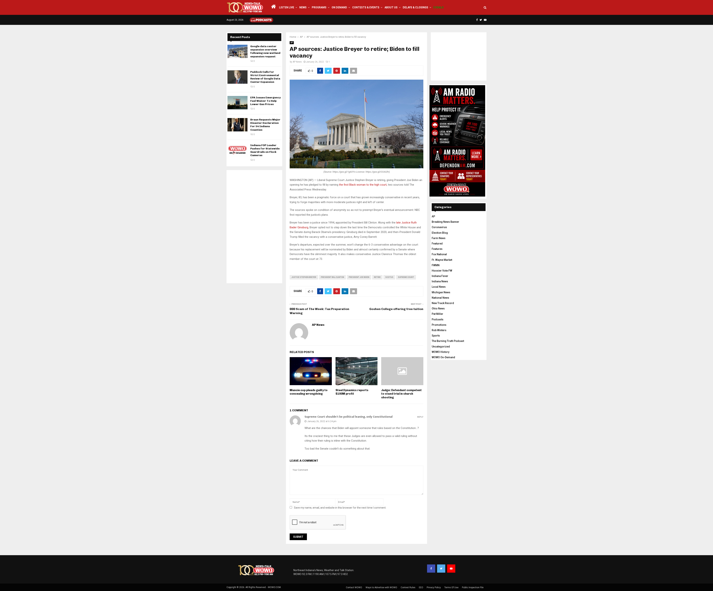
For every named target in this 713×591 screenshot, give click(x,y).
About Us (391, 7)
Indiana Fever (440, 276)
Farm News (438, 238)
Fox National (439, 254)
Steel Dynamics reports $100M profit (352, 392)
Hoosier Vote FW (442, 270)
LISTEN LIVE (286, 7)
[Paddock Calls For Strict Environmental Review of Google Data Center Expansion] (237, 77)
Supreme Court (406, 277)
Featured (437, 243)
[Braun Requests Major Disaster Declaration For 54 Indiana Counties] (237, 124)
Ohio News (438, 308)
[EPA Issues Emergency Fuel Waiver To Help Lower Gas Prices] (237, 102)
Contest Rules (408, 587)
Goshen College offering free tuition (396, 309)
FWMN (435, 265)
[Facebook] (431, 568)
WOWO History (440, 351)
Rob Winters (439, 330)
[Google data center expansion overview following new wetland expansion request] (237, 51)
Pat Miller (437, 313)
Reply (420, 417)
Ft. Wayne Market (442, 259)
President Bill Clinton (332, 277)
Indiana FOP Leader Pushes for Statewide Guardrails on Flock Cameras (265, 150)
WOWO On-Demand (443, 357)
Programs (319, 7)
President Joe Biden (359, 277)
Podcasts (437, 319)
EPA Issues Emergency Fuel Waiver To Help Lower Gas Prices (265, 101)
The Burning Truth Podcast (448, 340)
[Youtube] (451, 568)
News (303, 7)
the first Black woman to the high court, (363, 184)
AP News (297, 62)
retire (377, 277)
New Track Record (443, 303)
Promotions (439, 324)
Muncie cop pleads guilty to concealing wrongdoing (309, 392)
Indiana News (440, 281)
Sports (436, 335)
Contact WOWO (354, 587)
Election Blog (440, 232)
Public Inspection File (473, 587)
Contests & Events (365, 7)
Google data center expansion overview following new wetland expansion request (265, 51)
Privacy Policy (434, 587)
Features (437, 248)
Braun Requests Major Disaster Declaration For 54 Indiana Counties (265, 124)
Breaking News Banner (445, 221)
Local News (439, 286)
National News (440, 297)
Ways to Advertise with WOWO (381, 587)
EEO (421, 587)
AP (292, 43)
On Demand (339, 7)
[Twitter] (441, 568)
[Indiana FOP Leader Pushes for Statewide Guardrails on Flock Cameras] (237, 150)
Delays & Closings (415, 7)
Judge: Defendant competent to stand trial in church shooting (401, 393)
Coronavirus (439, 227)
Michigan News (441, 292)
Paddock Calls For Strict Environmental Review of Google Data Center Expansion (265, 77)
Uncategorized (441, 346)
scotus (389, 277)
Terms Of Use (451, 587)
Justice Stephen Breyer (304, 277)
